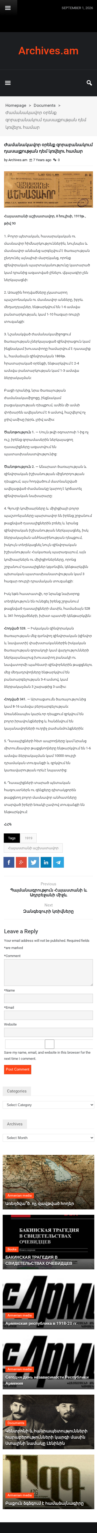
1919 (28, 838)
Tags (12, 838)
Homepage (15, 105)
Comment (12, 956)
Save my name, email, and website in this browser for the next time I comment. (47, 1055)
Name (9, 990)
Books (12, 1249)
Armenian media (20, 1195)
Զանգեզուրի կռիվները (48, 911)
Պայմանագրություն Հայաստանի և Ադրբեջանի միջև (48, 892)
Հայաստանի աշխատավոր (33, 848)
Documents (45, 105)
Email (9, 1007)
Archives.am (48, 50)
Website (10, 1024)
